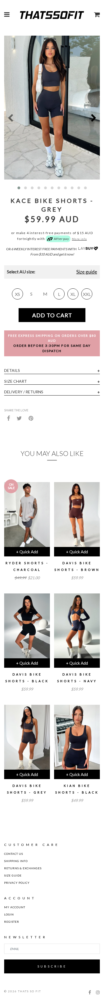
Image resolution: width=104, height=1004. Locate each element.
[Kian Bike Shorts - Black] (77, 739)
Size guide (86, 272)
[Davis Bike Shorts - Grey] (27, 739)
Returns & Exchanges (23, 868)
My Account (14, 907)
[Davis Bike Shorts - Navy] (77, 627)
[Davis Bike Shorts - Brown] (77, 516)
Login (9, 914)
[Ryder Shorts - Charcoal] (27, 516)
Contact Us (13, 853)
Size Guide (13, 875)
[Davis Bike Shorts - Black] (27, 627)
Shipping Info (16, 861)
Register (11, 921)
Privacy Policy (17, 882)
